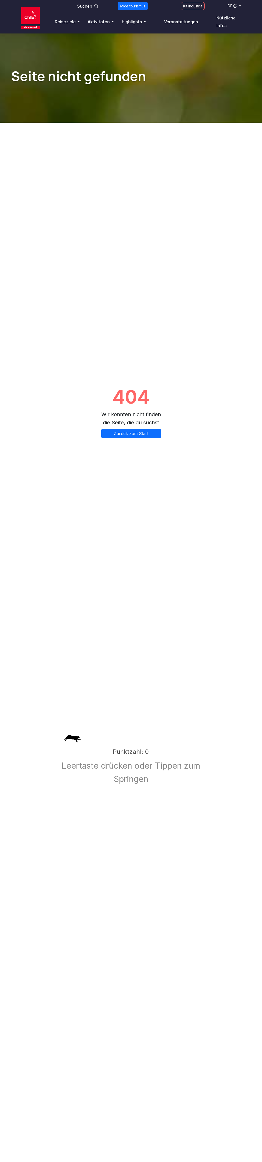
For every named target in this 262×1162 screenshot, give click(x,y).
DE (230, 6)
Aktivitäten (99, 22)
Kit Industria (192, 6)
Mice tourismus (132, 6)
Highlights (132, 22)
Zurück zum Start (131, 433)
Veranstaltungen (181, 22)
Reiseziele (66, 22)
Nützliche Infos (226, 21)
